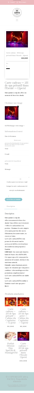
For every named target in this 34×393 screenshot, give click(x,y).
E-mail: (7, 154)
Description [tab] (11, 206)
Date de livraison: (10, 136)
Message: (8, 169)
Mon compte (22, 2)
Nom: (6, 148)
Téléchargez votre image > (15, 126)
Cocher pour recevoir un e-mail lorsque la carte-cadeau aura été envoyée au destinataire (17, 186)
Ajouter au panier (13, 199)
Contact (12, 2)
